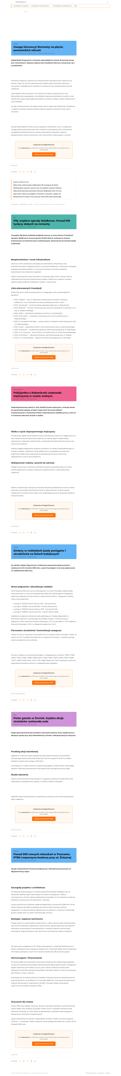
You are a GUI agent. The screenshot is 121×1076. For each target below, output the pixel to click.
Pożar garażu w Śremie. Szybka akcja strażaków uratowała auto (38, 719)
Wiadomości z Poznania (21, 6)
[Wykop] (27, 171)
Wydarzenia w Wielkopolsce (62, 6)
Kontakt (108, 1073)
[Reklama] (60, 25)
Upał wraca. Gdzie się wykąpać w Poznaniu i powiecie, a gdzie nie (37, 194)
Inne (75, 6)
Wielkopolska (23, 204)
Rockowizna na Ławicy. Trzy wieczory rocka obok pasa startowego (37, 197)
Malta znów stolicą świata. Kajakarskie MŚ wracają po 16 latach (35, 185)
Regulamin (101, 1073)
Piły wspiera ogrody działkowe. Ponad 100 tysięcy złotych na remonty (41, 222)
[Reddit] (31, 171)
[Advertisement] (44, 73)
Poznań (30, 204)
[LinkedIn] (35, 171)
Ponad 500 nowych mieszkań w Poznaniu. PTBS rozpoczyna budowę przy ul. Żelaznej (42, 856)
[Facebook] (20, 171)
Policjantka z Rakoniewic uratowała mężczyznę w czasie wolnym (37, 394)
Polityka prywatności (91, 1073)
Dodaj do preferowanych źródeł (43, 154)
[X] (23, 171)
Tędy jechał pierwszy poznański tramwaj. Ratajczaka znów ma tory (37, 191)
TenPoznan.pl (14, 204)
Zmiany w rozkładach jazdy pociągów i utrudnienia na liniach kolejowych (39, 552)
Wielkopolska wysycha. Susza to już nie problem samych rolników (37, 188)
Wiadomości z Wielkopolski (40, 6)
